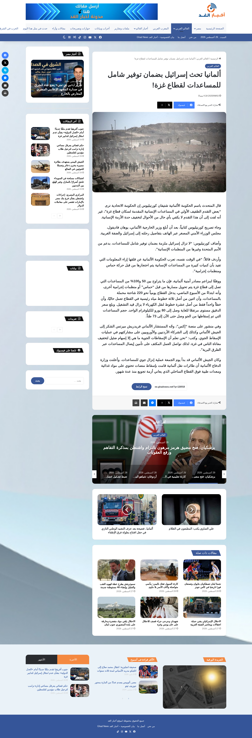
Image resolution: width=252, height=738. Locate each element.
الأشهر (41, 659)
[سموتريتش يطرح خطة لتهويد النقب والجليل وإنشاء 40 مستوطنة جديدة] (116, 570)
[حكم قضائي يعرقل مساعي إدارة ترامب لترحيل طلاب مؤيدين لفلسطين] (40, 150)
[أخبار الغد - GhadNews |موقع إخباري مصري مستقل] (211, 10)
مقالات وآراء (58, 28)
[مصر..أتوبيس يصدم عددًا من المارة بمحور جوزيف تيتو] (148, 687)
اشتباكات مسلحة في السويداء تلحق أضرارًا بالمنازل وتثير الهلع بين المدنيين (68, 182)
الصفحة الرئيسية (215, 28)
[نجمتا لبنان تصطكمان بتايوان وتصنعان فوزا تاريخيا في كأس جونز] (202, 570)
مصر (198, 28)
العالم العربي (182, 28)
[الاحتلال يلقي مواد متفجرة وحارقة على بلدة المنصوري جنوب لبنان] (116, 607)
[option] (159, 449)
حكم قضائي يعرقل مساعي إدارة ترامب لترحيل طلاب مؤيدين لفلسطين (70, 149)
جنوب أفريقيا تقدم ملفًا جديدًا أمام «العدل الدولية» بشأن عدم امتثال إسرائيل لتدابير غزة (68, 132)
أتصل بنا (181, 37)
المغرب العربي (161, 28)
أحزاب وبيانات (102, 28)
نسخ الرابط (141, 386)
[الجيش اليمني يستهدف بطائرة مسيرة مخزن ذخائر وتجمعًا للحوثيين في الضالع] (40, 166)
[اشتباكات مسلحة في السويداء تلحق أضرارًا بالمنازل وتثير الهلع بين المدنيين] (40, 183)
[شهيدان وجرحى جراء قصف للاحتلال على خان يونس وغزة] (159, 607)
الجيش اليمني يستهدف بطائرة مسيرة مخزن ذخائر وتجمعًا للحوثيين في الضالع (69, 165)
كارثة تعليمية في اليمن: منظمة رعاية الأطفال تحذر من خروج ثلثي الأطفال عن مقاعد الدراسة (159, 450)
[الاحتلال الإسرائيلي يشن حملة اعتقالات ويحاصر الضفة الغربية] (202, 607)
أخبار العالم (142, 28)
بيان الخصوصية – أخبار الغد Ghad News (155, 37)
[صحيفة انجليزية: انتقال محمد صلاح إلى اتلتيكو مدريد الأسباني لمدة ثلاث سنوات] (148, 671)
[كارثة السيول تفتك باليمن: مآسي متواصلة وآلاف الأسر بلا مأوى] (159, 570)
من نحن (192, 37)
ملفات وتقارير (121, 28)
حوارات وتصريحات (80, 28)
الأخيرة (73, 659)
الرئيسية (214, 58)
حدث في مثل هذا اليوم (35, 28)
